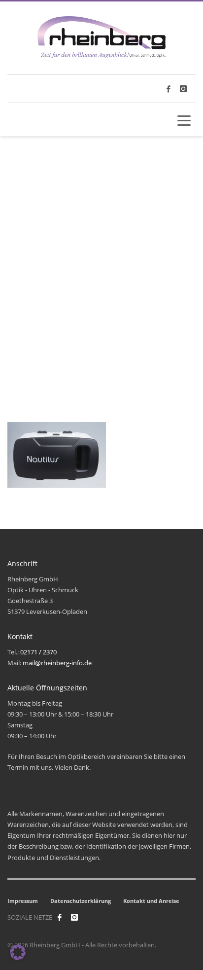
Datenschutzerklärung (80, 900)
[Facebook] (59, 917)
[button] (17, 952)
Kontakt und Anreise (151, 900)
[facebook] (168, 88)
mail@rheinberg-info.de (57, 662)
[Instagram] (183, 88)
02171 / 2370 (38, 651)
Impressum (22, 900)
